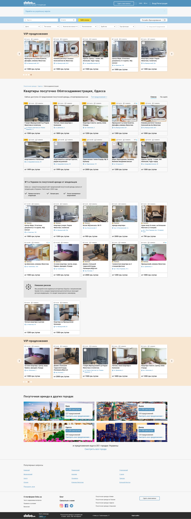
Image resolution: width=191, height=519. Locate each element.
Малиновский (28, 474)
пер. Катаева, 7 (89, 271)
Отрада (26, 482)
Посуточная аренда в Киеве (104, 496)
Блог (62, 497)
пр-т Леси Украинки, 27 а (121, 269)
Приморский (75, 470)
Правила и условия (30, 503)
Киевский (27, 470)
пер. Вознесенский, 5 (91, 228)
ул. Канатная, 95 (31, 324)
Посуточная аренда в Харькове (106, 506)
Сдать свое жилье (123, 3)
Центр (26, 478)
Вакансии (27, 506)
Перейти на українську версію (37, 11)
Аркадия (74, 474)
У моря (121, 474)
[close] (164, 11)
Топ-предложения (98, 97)
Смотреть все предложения (77, 416)
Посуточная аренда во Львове (105, 499)
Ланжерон (75, 478)
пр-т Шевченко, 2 (90, 127)
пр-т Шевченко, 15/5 (32, 266)
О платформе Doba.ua (33, 497)
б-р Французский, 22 (61, 326)
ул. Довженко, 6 (60, 127)
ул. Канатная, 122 (119, 65)
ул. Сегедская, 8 (118, 164)
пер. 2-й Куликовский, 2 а (121, 228)
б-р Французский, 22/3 (61, 63)
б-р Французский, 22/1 (32, 63)
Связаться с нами (67, 501)
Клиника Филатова (78, 482)
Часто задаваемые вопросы (32, 500)
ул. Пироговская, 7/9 (90, 164)
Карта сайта (135, 515)
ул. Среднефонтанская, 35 (92, 63)
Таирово (122, 478)
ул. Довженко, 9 (147, 266)
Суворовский (123, 470)
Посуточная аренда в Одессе (105, 503)
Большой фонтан (124, 482)
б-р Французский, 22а (149, 63)
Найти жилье (84, 20)
